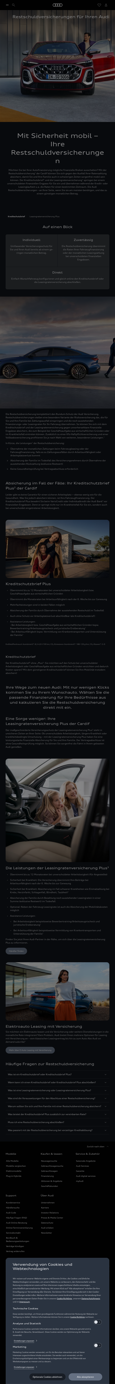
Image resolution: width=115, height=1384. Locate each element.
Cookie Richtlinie (64, 1298)
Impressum (24, 1302)
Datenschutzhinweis (90, 1298)
